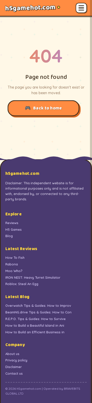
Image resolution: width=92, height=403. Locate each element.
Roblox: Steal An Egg (21, 284)
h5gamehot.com (30, 8)
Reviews (11, 223)
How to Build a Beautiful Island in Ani (34, 325)
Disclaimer (13, 367)
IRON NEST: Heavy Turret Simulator (32, 277)
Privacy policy (16, 360)
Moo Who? (13, 271)
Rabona (11, 264)
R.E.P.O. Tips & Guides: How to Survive (35, 319)
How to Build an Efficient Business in (34, 332)
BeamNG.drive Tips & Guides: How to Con (38, 312)
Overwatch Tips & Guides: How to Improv (38, 305)
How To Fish (15, 257)
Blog (9, 236)
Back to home (47, 108)
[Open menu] (81, 8)
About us (12, 354)
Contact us (14, 373)
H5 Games (13, 229)
